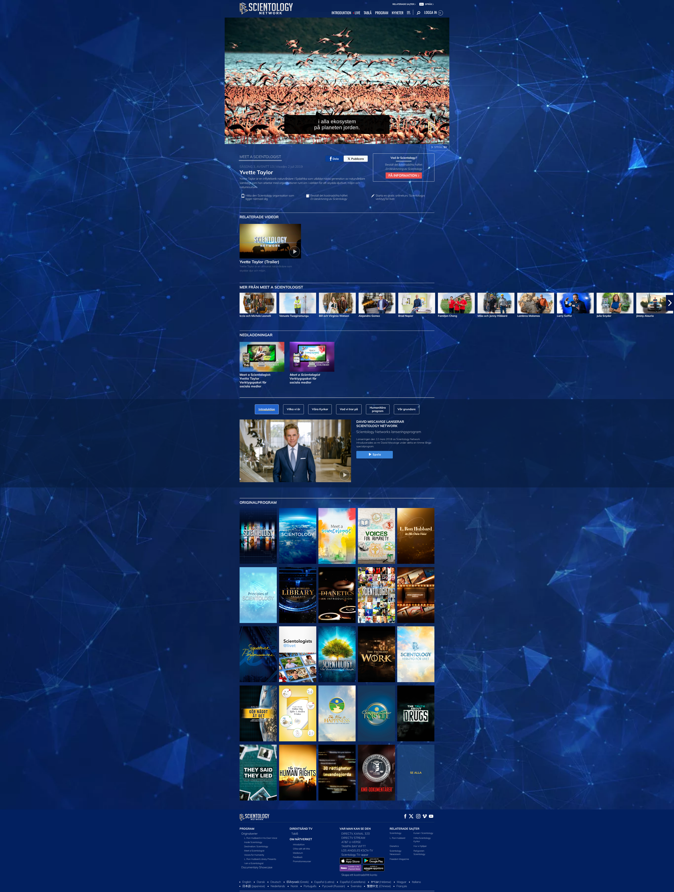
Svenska (356, 886)
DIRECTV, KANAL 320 (355, 833)
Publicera (357, 158)
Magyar (401, 882)
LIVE (357, 13)
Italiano (416, 882)
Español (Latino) (324, 882)
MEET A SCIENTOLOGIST (260, 156)
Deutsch (275, 882)
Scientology (395, 833)
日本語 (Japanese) (253, 886)
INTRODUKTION (341, 13)
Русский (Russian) (333, 886)
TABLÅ (368, 13)
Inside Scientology (253, 842)
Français (402, 886)
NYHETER (397, 13)
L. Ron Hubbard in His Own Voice (260, 838)
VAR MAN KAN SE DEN (355, 828)
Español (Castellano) (352, 882)
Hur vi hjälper (420, 846)
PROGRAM (381, 13)
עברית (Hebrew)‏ (381, 882)
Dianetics (394, 846)
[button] (4, 303)
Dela (336, 158)
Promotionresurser (302, 861)
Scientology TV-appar (354, 854)
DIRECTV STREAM (353, 837)
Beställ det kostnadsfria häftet (329, 197)
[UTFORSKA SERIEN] (258, 536)
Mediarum (298, 852)
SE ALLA (416, 772)
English (246, 882)
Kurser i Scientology (423, 833)
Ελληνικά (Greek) (298, 882)
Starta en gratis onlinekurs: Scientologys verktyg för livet (400, 197)
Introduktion (299, 844)
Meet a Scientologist (254, 850)
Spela (377, 454)
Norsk (294, 886)
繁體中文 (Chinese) (379, 886)
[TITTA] (258, 595)
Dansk (261, 882)
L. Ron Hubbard (397, 838)
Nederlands (278, 886)
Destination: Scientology (256, 846)
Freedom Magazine (399, 859)
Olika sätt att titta (301, 848)
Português (310, 886)
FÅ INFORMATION (403, 175)
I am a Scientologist (253, 863)
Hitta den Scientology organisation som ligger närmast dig (270, 197)
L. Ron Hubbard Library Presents (260, 859)
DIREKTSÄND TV (301, 828)
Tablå (294, 833)
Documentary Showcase (256, 867)
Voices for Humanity (254, 854)
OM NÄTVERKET (301, 839)
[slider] (344, 140)
